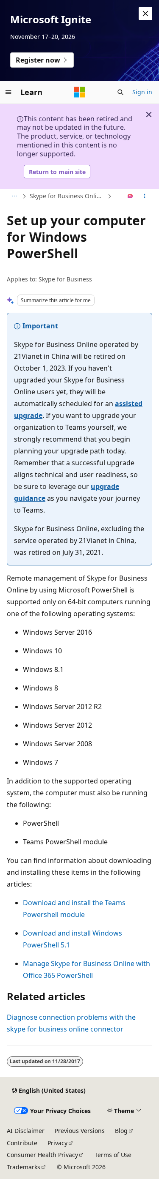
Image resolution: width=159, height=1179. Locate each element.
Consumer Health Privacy (42, 1155)
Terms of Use (113, 1155)
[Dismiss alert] (145, 13)
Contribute (22, 1143)
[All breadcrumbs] (14, 196)
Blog (121, 1131)
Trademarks (23, 1167)
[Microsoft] (79, 92)
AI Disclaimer (26, 1131)
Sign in (142, 92)
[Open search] (120, 92)
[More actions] (144, 196)
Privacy (57, 1143)
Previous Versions (80, 1131)
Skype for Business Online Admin (68, 196)
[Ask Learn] (130, 196)
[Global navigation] (8, 92)
